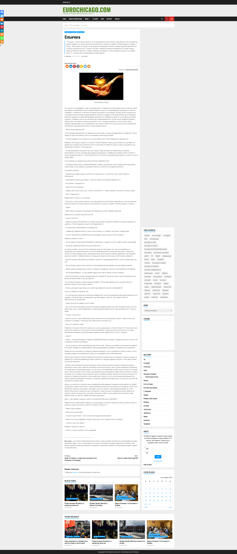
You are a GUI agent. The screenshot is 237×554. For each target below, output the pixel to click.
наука (147, 287)
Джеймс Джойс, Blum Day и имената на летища (101, 492)
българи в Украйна (151, 266)
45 (144, 359)
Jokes (145, 370)
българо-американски (153, 270)
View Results (158, 461)
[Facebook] (2, 12)
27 (162, 500)
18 (154, 497)
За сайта (95, 19)
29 (170, 500)
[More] (88, 66)
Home (64, 19)
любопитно (147, 413)
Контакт (109, 19)
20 (162, 497)
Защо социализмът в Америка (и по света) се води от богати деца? (77, 529)
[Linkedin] (70, 66)
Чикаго (147, 263)
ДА (147, 448)
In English (166, 235)
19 (158, 497)
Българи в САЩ (150, 242)
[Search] (162, 19)
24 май (147, 235)
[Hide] (0, 45)
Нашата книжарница (75, 19)
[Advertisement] (157, 336)
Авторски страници (70, 32)
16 (145, 497)
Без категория (148, 384)
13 (162, 493)
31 (150, 504)
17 (150, 497)
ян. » (170, 507)
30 (145, 504)
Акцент (146, 380)
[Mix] (2, 34)
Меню (86, 19)
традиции (163, 297)
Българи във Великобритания (156, 249)
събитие (154, 297)
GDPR (102, 19)
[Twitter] (85, 66)
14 (166, 493)
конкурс (163, 280)
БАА (146, 239)
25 (154, 500)
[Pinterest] (74, 66)
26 (158, 500)
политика (132, 498)
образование (156, 287)
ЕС (152, 256)
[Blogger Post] (78, 66)
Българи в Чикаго (151, 246)
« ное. (146, 507)
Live (172, 19)
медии (166, 283)
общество (167, 287)
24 (150, 500)
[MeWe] (2, 31)
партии (147, 290)
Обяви (145, 416)
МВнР (158, 256)
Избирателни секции (150, 398)
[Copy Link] (81, 66)
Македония (167, 256)
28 (166, 500)
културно (157, 283)
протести (156, 294)
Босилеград (154, 239)
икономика (157, 276)
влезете (75, 472)
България (148, 252)
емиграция (148, 273)
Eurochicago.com (87, 9)
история (147, 280)
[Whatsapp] (2, 38)
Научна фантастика (151, 377)
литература (80, 32)
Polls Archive (148, 465)
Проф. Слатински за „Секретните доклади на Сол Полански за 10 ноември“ (81, 458)
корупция (148, 283)
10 (150, 493)
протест (147, 294)
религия (165, 294)
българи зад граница (122, 498)
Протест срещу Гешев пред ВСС (128, 457)
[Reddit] (67, 66)
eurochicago (156, 235)
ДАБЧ (147, 256)
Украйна (160, 259)
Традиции (147, 424)
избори (164, 273)
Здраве (146, 395)
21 (166, 497)
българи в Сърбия (159, 263)
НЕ (147, 453)
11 (154, 493)
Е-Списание (147, 391)
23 (145, 500)
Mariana (68, 56)
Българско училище (161, 252)
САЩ (153, 259)
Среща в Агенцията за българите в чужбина (126, 492)
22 (170, 497)
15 (170, 493)
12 (158, 493)
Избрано (146, 402)
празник (165, 290)
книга (155, 280)
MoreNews (125, 552)
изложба (148, 276)
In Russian (147, 367)
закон (157, 273)
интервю (167, 276)
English (117, 19)
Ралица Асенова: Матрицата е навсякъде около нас (76, 492)
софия (147, 297)
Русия (146, 259)
